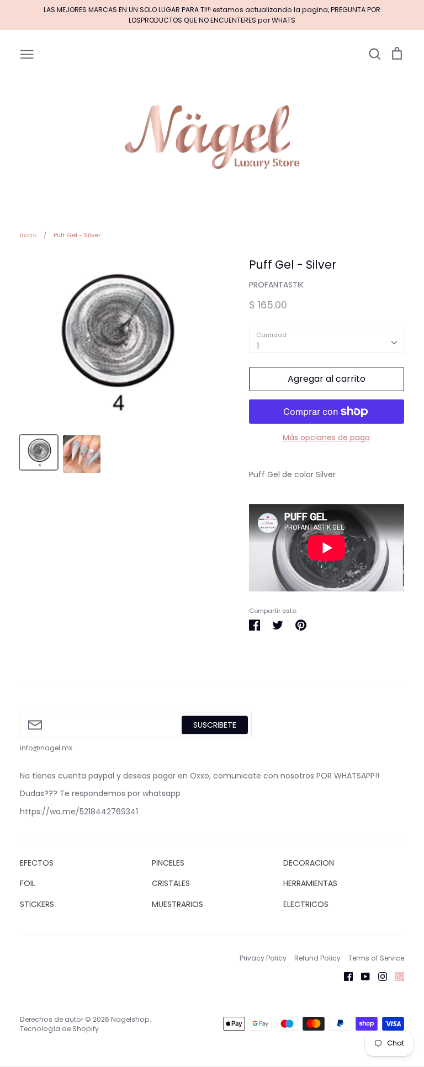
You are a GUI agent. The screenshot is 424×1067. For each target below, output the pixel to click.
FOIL (27, 883)
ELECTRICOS (305, 904)
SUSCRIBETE (214, 724)
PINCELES (168, 862)
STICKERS (37, 904)
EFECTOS (37, 862)
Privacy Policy (263, 958)
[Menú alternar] (27, 53)
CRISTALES (171, 883)
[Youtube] (361, 975)
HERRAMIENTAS (310, 883)
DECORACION (308, 862)
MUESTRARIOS (177, 904)
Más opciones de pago (326, 437)
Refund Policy (317, 958)
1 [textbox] (258, 345)
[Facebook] (344, 975)
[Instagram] (378, 975)
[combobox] (326, 340)
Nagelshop (130, 1019)
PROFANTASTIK (276, 284)
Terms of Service (376, 958)
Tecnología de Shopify (59, 1028)
